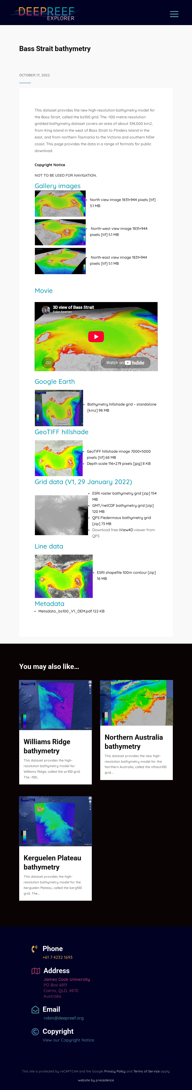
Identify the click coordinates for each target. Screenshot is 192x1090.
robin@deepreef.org (63, 1018)
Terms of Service (146, 1071)
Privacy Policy (115, 1071)
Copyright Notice (50, 164)
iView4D (126, 529)
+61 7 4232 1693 (58, 957)
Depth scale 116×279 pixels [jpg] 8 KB (119, 463)
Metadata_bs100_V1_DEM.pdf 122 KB (71, 611)
